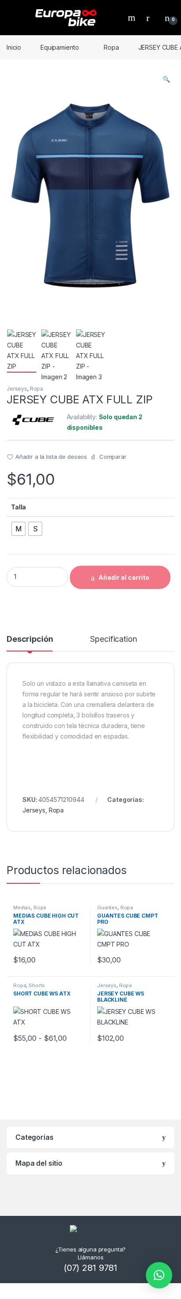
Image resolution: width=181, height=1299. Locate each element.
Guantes (107, 907)
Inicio (14, 47)
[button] (166, 79)
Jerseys (17, 388)
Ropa (111, 47)
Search (133, 17)
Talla (18, 507)
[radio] (18, 528)
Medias (22, 907)
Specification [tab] (113, 639)
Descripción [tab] (30, 639)
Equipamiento (59, 47)
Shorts (37, 985)
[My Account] (151, 17)
